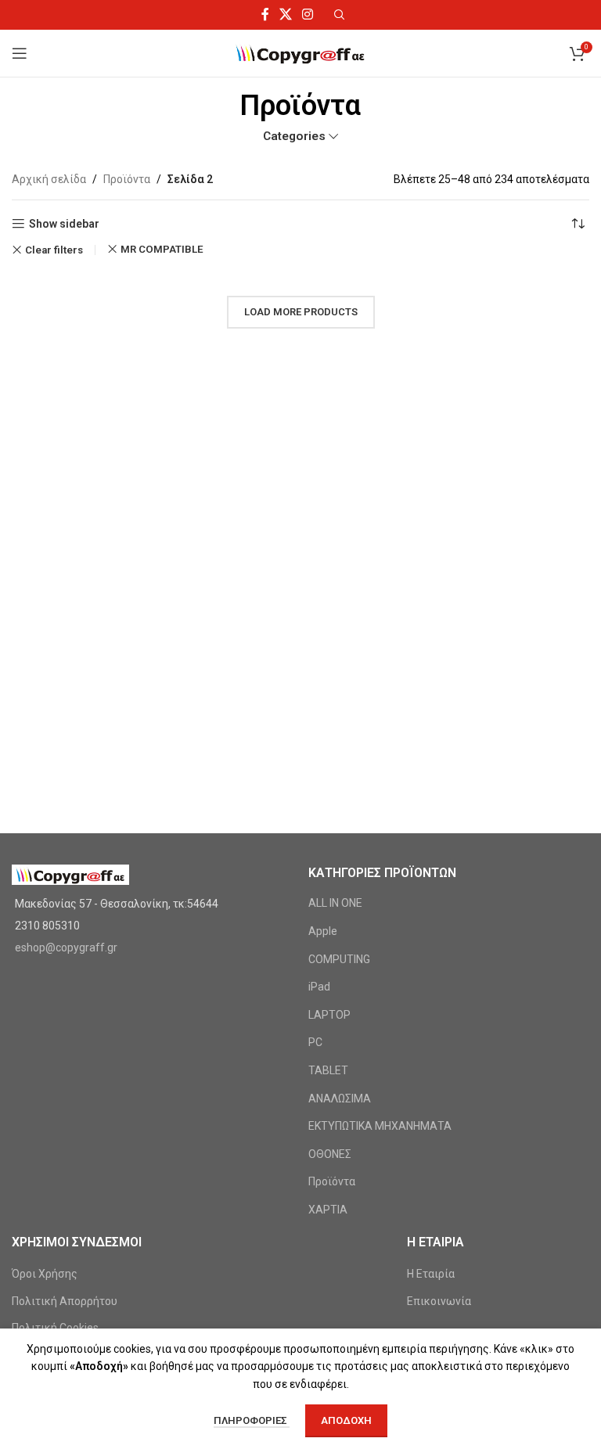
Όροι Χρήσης (44, 1273)
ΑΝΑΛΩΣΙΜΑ (339, 1098)
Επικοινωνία (439, 1301)
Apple (322, 931)
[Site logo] (301, 52)
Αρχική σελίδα (49, 179)
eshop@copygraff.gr (66, 947)
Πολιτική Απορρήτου (64, 1301)
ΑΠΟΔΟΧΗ (346, 1420)
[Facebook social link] (265, 14)
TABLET (328, 1070)
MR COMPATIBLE (162, 249)
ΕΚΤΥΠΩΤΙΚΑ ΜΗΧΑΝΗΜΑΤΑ (380, 1126)
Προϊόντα (126, 179)
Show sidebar (64, 224)
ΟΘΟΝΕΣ (329, 1154)
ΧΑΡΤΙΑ (327, 1209)
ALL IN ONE (335, 903)
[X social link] (285, 14)
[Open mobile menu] (19, 53)
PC (315, 1042)
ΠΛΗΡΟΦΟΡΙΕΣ (252, 1420)
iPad (319, 986)
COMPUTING (339, 959)
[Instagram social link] (307, 14)
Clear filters (54, 250)
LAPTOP (329, 1015)
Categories (294, 136)
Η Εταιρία (431, 1273)
